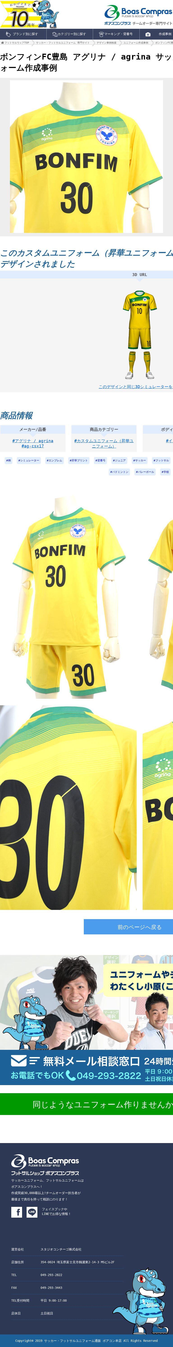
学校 (166, 471)
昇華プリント (80, 460)
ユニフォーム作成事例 (135, 42)
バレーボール (146, 471)
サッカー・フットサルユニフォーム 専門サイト (63, 42)
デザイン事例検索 (106, 42)
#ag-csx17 (33, 446)
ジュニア (120, 460)
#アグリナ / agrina (32, 440)
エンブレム (55, 460)
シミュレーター (29, 460)
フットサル (162, 460)
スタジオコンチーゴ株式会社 (61, 1249)
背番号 (101, 460)
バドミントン (120, 471)
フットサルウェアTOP (17, 42)
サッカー (140, 460)
